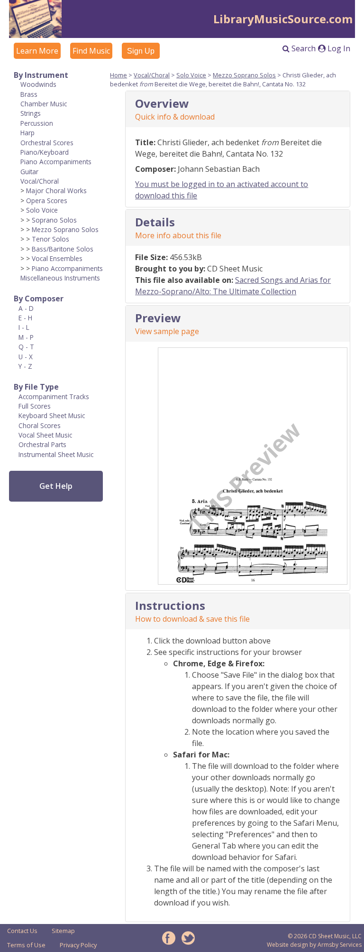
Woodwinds (38, 84)
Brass (28, 94)
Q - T (26, 346)
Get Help (56, 486)
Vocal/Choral (39, 181)
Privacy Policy (78, 945)
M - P (26, 337)
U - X (25, 356)
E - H (25, 317)
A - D (26, 308)
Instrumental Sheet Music (55, 454)
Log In (338, 48)
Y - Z (25, 366)
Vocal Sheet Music (45, 434)
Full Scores (34, 406)
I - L (23, 327)
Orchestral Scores (46, 142)
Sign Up (141, 51)
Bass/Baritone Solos (62, 248)
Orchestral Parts (42, 444)
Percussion (36, 123)
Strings (30, 113)
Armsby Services (340, 945)
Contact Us (22, 930)
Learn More (37, 51)
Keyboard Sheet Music (51, 415)
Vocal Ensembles (57, 258)
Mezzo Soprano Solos (65, 229)
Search (303, 48)
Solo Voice (42, 210)
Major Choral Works (56, 190)
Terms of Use (26, 945)
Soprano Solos (54, 219)
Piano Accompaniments (55, 161)
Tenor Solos (50, 238)
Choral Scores (39, 425)
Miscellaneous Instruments (60, 277)
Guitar (29, 171)
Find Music (91, 51)
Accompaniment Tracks (53, 396)
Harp (27, 132)
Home (118, 75)
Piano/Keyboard (44, 152)
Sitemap (63, 930)
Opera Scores (46, 200)
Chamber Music (43, 103)
